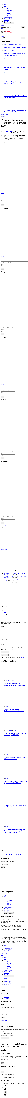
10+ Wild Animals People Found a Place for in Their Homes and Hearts (15, 111)
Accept (2, 1061)
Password (3, 1012)
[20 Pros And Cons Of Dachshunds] (15, 843)
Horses (8, 13)
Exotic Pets (9, 10)
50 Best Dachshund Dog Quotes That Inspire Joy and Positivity (15, 734)
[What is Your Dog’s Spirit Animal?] (15, 44)
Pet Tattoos (6, 20)
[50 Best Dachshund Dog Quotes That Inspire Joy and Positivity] (15, 721)
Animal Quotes (8, 730)
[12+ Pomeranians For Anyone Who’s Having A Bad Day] (15, 90)
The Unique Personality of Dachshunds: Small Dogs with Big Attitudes (14, 685)
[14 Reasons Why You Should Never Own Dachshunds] (15, 793)
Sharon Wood (4, 549)
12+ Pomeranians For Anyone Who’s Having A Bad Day (15, 96)
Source (2, 193)
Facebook (6, 997)
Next (6, 114)
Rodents (9, 15)
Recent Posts (7, 527)
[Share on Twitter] (5, 1090)
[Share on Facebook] (5, 1087)
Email (2, 642)
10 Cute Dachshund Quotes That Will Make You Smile (14, 758)
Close (2, 955)
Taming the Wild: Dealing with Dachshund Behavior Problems (14, 710)
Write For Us (7, 21)
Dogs (5, 4)
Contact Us (6, 951)
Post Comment (4, 652)
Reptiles (9, 14)
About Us (6, 946)
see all (17, 570)
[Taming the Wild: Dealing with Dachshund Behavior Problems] (15, 697)
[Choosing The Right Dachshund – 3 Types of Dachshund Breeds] (15, 769)
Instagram (6, 998)
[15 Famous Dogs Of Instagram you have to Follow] (15, 76)
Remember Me (6, 1015)
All (4, 7)
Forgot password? (5, 1020)
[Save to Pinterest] (5, 1092)
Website (3, 645)
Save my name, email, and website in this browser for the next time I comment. (14, 648)
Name (3, 639)
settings (22, 657)
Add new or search (5, 1070)
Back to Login (4, 1040)
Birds (8, 8)
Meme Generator (8, 17)
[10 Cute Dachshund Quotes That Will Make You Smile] (15, 745)
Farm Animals (10, 11)
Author (5, 525)
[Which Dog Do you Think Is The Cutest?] (15, 61)
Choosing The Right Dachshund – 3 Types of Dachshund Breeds (15, 782)
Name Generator (8, 18)
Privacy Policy (7, 949)
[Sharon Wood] (10, 548)
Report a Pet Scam (8, 22)
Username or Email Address (7, 1007)
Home (5, 945)
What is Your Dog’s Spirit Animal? (15, 47)
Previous (3, 114)
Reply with (4, 655)
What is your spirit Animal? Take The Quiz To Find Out (14, 54)
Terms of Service (8, 948)
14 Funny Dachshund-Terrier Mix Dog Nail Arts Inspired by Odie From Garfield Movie (14, 830)
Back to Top (4, 953)
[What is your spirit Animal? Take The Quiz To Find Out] (15, 50)
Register (14, 1023)
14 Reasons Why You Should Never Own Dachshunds (15, 806)
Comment (3, 626)
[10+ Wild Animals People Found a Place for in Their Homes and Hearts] (15, 104)
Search (23, 27)
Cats (5, 6)
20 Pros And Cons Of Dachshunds (15, 855)
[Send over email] (5, 1096)
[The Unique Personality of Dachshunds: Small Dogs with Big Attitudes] (15, 672)
